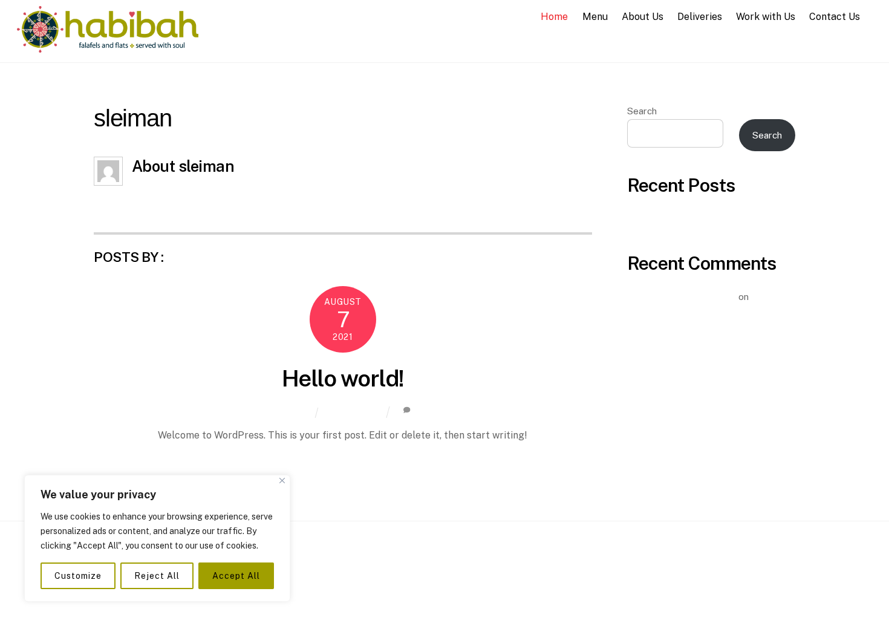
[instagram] (443, 565)
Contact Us (834, 16)
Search (642, 111)
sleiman (293, 412)
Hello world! (343, 378)
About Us (642, 16)
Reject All (156, 576)
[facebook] (412, 565)
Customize (77, 576)
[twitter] (473, 565)
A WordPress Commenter (681, 297)
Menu (595, 16)
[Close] (282, 480)
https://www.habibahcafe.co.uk (201, 192)
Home (554, 16)
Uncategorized (353, 411)
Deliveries (699, 16)
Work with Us (765, 16)
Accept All (235, 576)
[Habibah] (107, 46)
